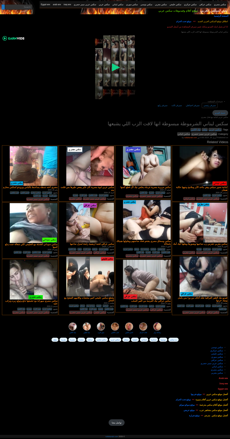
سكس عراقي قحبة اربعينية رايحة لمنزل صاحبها (92, 244)
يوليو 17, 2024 (166, 303)
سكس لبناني (184, 134)
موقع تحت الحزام (183, 21)
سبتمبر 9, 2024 (52, 306)
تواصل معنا (117, 422)
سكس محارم (36, 193)
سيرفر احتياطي (193, 105)
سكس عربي (215, 129)
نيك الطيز (180, 306)
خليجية (98, 306)
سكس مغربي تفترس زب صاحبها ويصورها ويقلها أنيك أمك (200, 244)
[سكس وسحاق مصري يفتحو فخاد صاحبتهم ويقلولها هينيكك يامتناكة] (147, 220)
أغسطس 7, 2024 (108, 246)
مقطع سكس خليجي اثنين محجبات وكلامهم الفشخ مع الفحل (89, 299)
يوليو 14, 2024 (53, 250)
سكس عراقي (100, 252)
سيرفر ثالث (176, 105)
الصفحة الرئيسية (221, 15)
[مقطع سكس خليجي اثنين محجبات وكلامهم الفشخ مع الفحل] (90, 276)
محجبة (100, 309)
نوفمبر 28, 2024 (221, 303)
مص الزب (53, 196)
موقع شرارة (194, 415)
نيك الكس (196, 129)
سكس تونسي (217, 347)
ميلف (204, 129)
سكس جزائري (216, 350)
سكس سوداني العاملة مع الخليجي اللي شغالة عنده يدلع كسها (31, 245)
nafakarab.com (111, 436)
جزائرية (153, 340)
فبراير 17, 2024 (165, 190)
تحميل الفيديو (220, 113)
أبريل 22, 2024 (109, 193)
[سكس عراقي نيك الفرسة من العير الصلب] (147, 279)
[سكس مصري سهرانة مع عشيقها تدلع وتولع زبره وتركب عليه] (34, 279)
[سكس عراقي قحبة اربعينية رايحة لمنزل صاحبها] (90, 222)
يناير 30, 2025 (53, 190)
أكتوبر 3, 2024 (166, 246)
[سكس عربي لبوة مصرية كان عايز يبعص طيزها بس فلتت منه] (90, 166)
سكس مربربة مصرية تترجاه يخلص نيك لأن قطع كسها (145, 187)
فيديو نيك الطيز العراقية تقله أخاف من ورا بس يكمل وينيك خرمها (202, 299)
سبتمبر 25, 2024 (221, 193)
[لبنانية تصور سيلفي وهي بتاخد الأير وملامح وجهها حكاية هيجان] (203, 166)
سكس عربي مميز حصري (204, 134)
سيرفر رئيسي (210, 105)
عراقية (94, 249)
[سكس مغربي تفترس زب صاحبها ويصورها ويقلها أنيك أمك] (203, 222)
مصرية (45, 196)
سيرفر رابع (162, 105)
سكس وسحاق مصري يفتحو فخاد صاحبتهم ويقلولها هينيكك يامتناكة (143, 242)
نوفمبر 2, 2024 (109, 303)
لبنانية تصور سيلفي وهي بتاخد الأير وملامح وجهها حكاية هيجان (201, 188)
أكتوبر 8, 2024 (222, 246)
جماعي (153, 249)
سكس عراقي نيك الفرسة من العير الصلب (151, 301)
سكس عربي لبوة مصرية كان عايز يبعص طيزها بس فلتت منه (87, 188)
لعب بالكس (14, 193)
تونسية (163, 340)
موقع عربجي (189, 410)
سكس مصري (75, 199)
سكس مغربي (189, 252)
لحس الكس (24, 193)
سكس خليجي (100, 312)
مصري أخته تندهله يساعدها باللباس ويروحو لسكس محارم (30, 187)
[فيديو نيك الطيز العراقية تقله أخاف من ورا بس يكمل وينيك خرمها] (203, 276)
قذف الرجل (199, 306)
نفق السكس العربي (213, 10)
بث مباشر (161, 249)
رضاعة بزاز (145, 249)
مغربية (199, 249)
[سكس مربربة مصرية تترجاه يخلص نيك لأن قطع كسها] (147, 166)
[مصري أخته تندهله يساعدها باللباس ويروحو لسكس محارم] (34, 166)
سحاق (136, 249)
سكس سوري (217, 356)
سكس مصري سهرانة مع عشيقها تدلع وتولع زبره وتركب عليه (31, 302)
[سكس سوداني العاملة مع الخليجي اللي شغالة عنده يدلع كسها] (34, 223)
